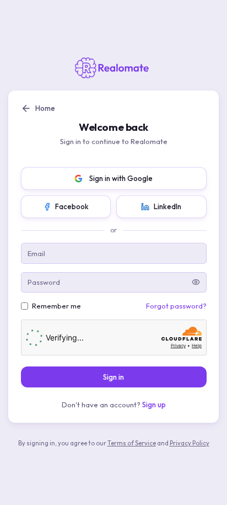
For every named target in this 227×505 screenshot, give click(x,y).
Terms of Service (131, 443)
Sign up (154, 404)
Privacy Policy (189, 443)
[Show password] (196, 282)
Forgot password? (176, 305)
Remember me (56, 305)
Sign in (113, 377)
